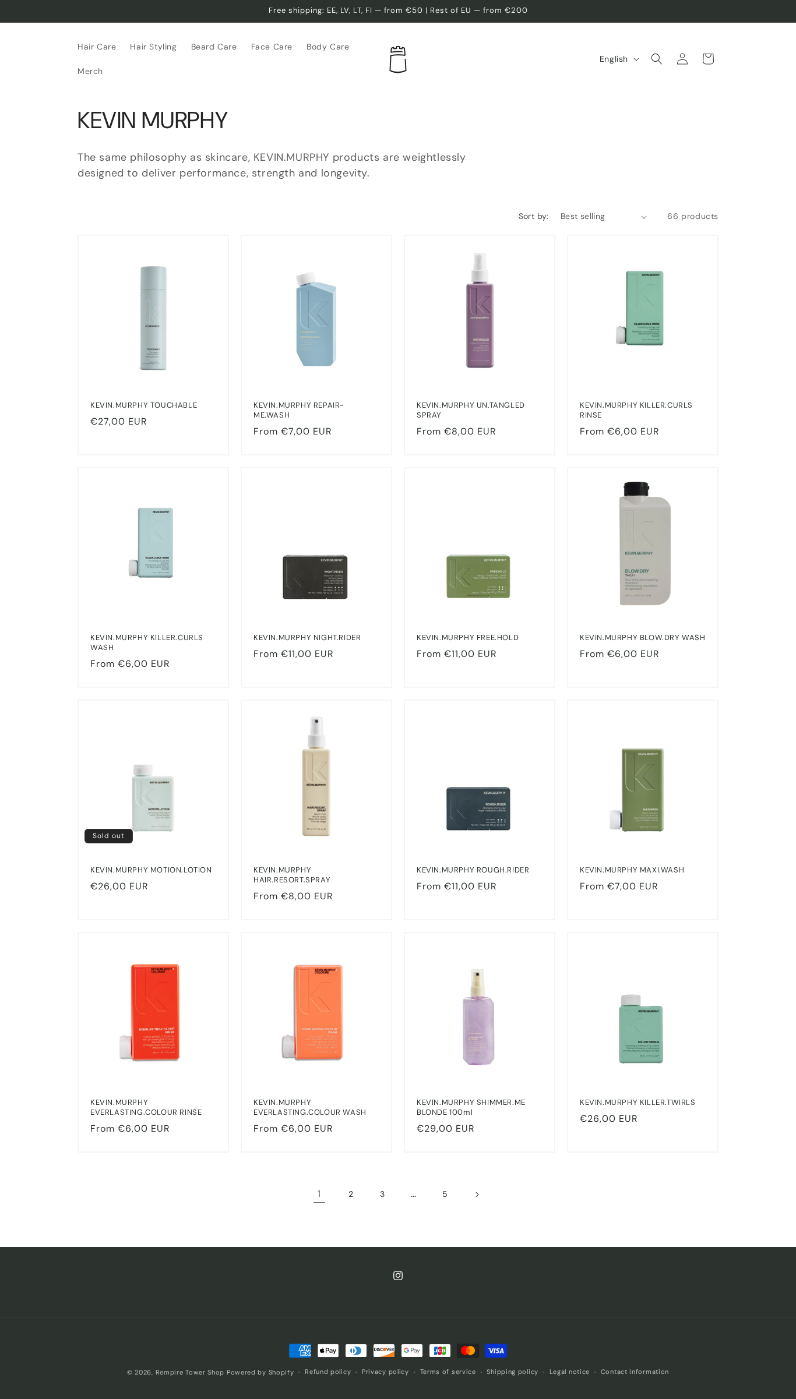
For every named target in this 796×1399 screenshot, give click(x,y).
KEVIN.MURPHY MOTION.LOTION (151, 870)
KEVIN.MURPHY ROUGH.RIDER (473, 870)
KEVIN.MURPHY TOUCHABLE (143, 405)
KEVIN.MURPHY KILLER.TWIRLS (638, 1102)
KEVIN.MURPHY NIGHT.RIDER (307, 637)
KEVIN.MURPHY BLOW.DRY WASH (643, 637)
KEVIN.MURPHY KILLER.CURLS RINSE (636, 410)
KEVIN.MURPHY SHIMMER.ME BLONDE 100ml (471, 1107)
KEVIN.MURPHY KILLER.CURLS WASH (146, 642)
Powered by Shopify (260, 1372)
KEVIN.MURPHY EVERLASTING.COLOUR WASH (310, 1107)
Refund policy (328, 1372)
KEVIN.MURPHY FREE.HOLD (468, 637)
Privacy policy (385, 1372)
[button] (657, 59)
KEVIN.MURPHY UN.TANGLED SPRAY (471, 410)
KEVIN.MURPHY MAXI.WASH (632, 870)
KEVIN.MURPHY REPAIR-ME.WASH (298, 410)
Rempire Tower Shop (190, 1372)
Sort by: (534, 216)
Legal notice (570, 1372)
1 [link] (319, 1194)
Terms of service (448, 1372)
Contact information (635, 1372)
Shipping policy (512, 1372)
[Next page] (476, 1194)
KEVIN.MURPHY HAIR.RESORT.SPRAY (291, 875)
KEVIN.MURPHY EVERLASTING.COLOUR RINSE (146, 1107)
